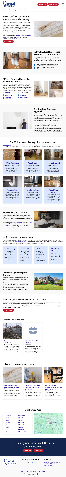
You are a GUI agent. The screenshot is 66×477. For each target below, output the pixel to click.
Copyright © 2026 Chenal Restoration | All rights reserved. (33, 473)
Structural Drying (24, 97)
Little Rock (17, 35)
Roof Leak (7, 94)
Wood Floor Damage (53, 191)
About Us (23, 471)
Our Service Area (33, 410)
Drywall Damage (9, 98)
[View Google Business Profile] (32, 462)
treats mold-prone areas (21, 241)
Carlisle (8, 429)
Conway (23, 35)
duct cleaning (13, 223)
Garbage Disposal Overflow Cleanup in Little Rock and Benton (53, 387)
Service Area (29, 471)
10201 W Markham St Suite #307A (53, 462)
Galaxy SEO (35, 474)
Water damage (7, 145)
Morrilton (21, 429)
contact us (12, 306)
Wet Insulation (23, 94)
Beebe (7, 420)
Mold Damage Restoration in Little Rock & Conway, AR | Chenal (33, 387)
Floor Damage (8, 97)
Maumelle (21, 425)
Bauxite (8, 418)
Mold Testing (10, 249)
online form (15, 38)
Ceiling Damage (8, 95)
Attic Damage (8, 92)
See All (61, 320)
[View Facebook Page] (29, 462)
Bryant (7, 425)
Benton (8, 422)
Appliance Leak (33, 190)
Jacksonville (22, 415)
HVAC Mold (40, 249)
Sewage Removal (54, 163)
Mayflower (22, 427)
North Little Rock (23, 432)
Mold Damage (23, 95)
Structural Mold (55, 250)
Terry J (6, 341)
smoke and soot (18, 222)
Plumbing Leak (12, 190)
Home (5, 10)
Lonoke (21, 420)
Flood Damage (33, 163)
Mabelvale (21, 422)
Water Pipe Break (12, 163)
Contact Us (43, 4)
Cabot (7, 427)
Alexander (8, 415)
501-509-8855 (53, 4)
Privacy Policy (42, 471)
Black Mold (24, 249)
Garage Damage (24, 92)
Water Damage (13, 10)
